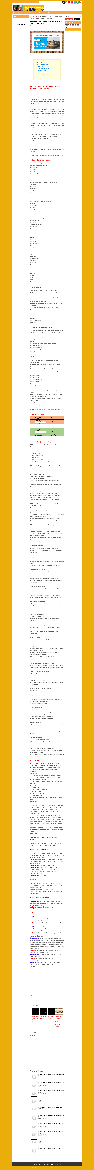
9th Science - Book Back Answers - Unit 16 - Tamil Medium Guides (50, 1148)
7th (39, 12)
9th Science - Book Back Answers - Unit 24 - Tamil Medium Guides (51, 1082)
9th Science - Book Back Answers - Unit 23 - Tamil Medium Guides (51, 1090)
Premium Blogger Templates (53, 1167)
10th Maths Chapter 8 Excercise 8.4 (35, 1019)
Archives (77, 19)
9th (30, 12)
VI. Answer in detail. (41, 75)
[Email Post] (31, 996)
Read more (44, 1077)
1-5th (48, 12)
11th (22, 12)
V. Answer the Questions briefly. (43, 72)
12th (18, 12)
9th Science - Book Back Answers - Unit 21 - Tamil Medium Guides (50, 1107)
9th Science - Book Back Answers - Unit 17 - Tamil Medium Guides (50, 1140)
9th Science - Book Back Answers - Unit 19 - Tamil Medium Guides (50, 1123)
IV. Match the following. (42, 70)
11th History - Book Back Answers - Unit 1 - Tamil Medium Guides (59, 1021)
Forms (25, 2)
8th (35, 12)
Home (14, 2)
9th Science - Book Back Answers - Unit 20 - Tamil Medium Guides (51, 1115)
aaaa (36, 16)
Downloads (19, 2)
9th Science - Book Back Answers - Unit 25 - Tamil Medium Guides (51, 1074)
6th (44, 12)
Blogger (23, 24)
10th (26, 12)
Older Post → (60, 1029)
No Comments (40, 1078)
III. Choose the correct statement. (44, 68)
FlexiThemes (32, 1167)
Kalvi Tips (46, 1164)
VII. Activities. (40, 77)
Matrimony (31, 2)
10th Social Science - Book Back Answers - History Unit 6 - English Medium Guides (47, 22)
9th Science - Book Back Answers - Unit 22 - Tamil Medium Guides (51, 1099)
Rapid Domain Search (63, 1167)
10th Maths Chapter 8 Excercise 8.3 (43, 1019)
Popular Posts (69, 19)
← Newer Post (34, 1029)
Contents (38, 62)
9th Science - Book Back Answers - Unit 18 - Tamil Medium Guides (50, 1131)
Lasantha (45, 1167)
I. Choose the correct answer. (43, 64)
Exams (36, 2)
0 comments (32, 25)
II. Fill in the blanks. (41, 66)
